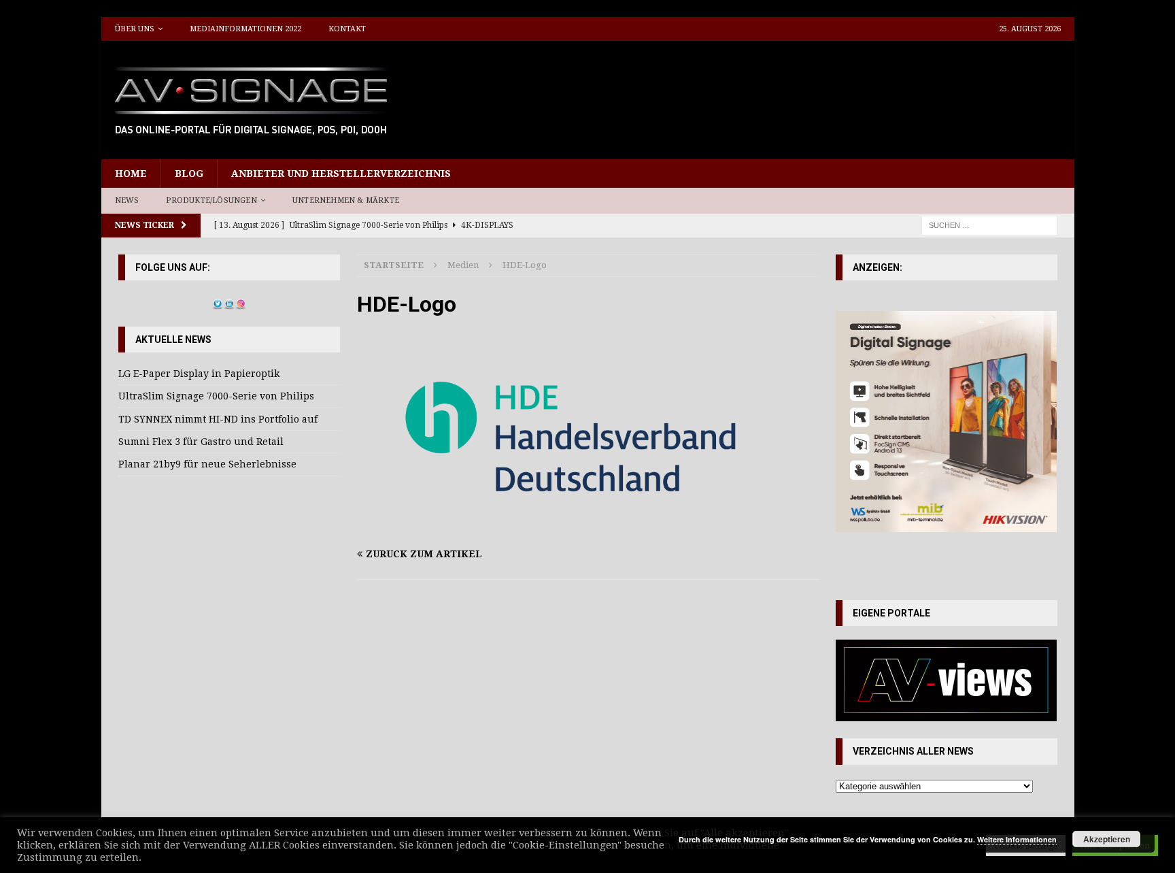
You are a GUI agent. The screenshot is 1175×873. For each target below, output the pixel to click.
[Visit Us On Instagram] (240, 301)
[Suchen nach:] (989, 224)
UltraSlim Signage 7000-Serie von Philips (216, 396)
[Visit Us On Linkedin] (229, 301)
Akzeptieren (1106, 839)
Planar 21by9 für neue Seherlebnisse (207, 464)
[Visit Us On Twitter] (217, 301)
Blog (189, 173)
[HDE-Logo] (587, 527)
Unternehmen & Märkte (345, 200)
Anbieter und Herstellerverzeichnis (341, 173)
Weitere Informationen (1017, 839)
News (127, 200)
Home (131, 173)
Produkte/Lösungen (211, 200)
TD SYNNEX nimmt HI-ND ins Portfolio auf (218, 419)
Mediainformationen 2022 (245, 28)
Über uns (134, 28)
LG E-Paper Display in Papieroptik (198, 373)
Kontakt (347, 28)
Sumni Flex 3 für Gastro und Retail (201, 441)
